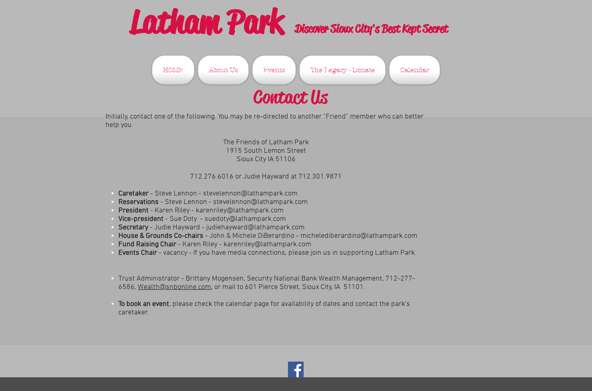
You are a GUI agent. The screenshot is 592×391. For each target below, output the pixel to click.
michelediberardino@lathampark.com (358, 236)
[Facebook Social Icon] (296, 369)
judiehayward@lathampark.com (255, 227)
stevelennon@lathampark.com (250, 193)
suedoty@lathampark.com (245, 219)
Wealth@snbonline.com (174, 287)
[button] (223, 70)
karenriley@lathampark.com (240, 210)
